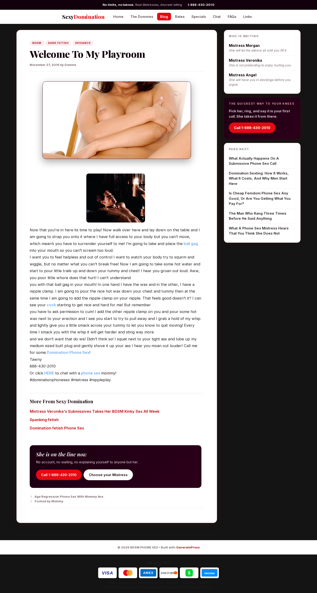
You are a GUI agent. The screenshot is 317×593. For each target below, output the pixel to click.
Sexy (83, 16)
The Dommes (141, 17)
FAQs (232, 17)
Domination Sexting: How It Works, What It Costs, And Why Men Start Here (259, 178)
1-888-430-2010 (201, 4)
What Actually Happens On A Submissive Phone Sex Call (254, 161)
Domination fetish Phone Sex (57, 428)
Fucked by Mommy (49, 501)
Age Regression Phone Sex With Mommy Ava (69, 496)
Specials (198, 17)
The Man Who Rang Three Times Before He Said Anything (257, 216)
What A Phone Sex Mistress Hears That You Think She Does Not (259, 231)
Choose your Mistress (108, 475)
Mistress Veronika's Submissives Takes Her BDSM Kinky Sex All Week (94, 411)
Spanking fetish (44, 419)
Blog (164, 17)
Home (118, 17)
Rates (179, 17)
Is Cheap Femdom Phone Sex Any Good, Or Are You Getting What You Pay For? (260, 198)
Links (247, 17)
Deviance (83, 43)
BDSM (36, 43)
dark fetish (58, 43)
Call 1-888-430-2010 (59, 475)
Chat (217, 17)
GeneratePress (188, 547)
